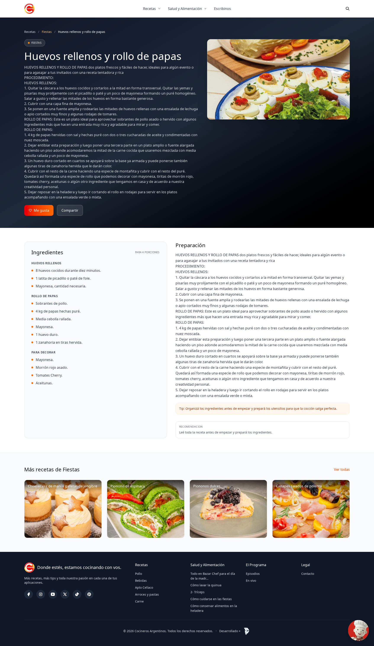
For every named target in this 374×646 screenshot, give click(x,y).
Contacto (307, 574)
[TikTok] (77, 594)
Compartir (69, 210)
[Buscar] (347, 8)
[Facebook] (28, 594)
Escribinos (222, 8)
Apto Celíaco (144, 587)
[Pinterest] (89, 594)
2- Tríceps (197, 592)
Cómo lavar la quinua (205, 585)
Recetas (149, 8)
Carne (139, 601)
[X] (65, 594)
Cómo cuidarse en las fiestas (211, 599)
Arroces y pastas (147, 594)
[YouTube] (52, 594)
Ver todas (342, 469)
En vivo (251, 580)
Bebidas (141, 580)
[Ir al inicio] (29, 8)
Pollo (138, 574)
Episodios (253, 574)
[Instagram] (40, 594)
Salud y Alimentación (185, 8)
